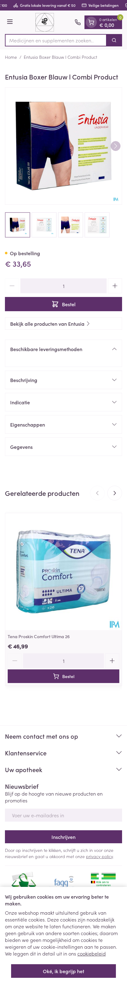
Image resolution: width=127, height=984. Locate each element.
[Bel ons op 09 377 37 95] (78, 22)
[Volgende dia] (114, 493)
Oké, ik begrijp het (63, 971)
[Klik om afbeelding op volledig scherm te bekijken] (63, 146)
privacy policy (99, 856)
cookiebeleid (91, 953)
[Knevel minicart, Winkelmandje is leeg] (91, 22)
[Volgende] (116, 146)
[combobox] (56, 40)
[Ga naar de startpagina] (44, 22)
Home (11, 57)
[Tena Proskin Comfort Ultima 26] (63, 571)
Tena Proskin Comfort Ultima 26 (39, 636)
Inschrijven (63, 836)
